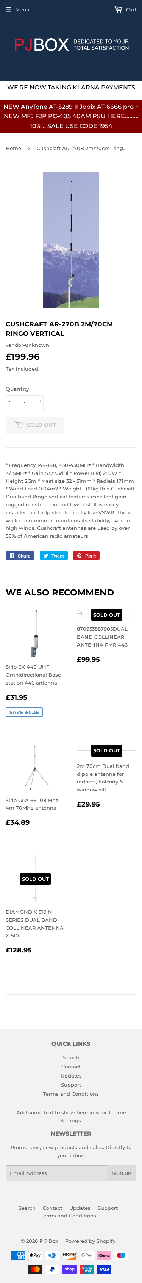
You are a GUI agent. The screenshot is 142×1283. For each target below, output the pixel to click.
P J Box (48, 1241)
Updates (71, 1076)
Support (71, 1085)
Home (13, 148)
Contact (71, 1067)
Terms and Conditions (71, 1094)
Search (71, 1057)
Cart (130, 9)
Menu (22, 9)
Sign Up (121, 1173)
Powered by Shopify (90, 1241)
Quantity (17, 388)
